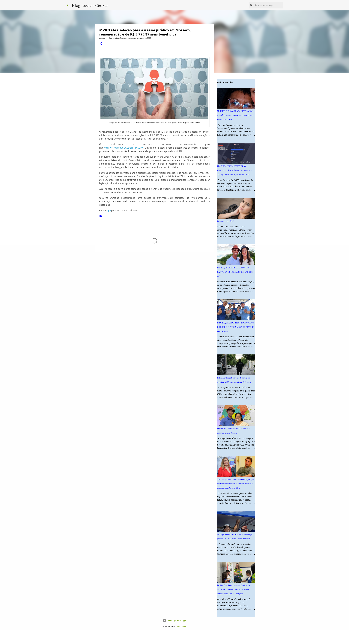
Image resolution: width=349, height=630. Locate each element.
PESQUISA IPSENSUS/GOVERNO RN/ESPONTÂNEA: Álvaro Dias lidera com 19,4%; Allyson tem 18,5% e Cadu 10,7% (234, 170)
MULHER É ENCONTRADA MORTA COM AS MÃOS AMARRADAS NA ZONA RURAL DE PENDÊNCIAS (235, 115)
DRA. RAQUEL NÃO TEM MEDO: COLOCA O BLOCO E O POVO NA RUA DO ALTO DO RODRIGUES (235, 326)
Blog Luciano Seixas (90, 5)
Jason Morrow (181, 626)
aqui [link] (108, 210)
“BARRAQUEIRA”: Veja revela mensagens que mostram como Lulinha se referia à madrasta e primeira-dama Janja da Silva (235, 483)
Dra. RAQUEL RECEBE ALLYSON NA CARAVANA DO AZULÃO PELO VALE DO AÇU (235, 271)
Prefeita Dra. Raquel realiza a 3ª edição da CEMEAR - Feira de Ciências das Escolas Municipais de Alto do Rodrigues (233, 589)
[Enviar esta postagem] (101, 217)
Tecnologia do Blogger (176, 620)
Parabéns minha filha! (225, 221)
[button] (101, 44)
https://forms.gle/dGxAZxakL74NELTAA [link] (123, 147)
